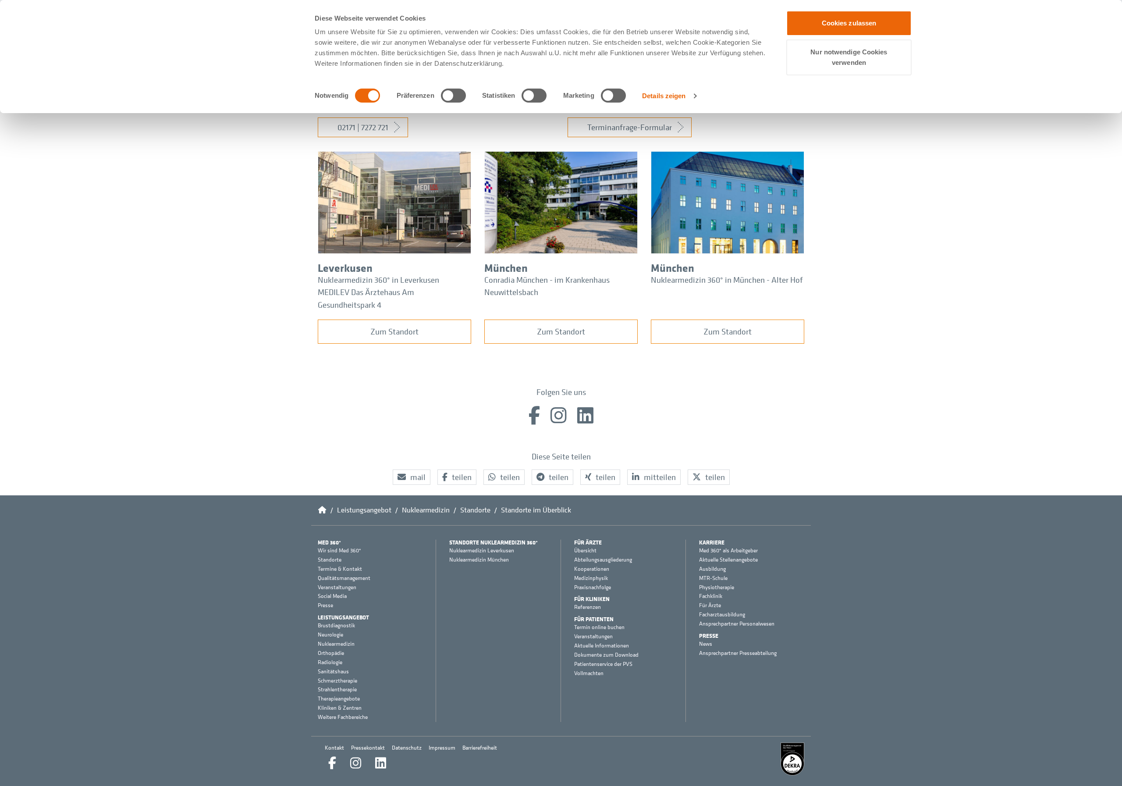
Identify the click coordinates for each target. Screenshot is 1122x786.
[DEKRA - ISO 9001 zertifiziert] (792, 759)
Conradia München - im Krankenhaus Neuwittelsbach (547, 286)
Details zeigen (663, 96)
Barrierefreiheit (479, 747)
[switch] (453, 96)
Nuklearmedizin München (479, 559)
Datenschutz (407, 747)
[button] (411, 477)
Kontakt (334, 747)
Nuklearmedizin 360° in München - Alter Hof (727, 279)
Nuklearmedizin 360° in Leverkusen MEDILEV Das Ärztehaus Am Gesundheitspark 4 (378, 292)
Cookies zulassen (849, 23)
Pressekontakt (368, 747)
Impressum (442, 747)
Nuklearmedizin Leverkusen (481, 550)
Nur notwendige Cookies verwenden (848, 57)
